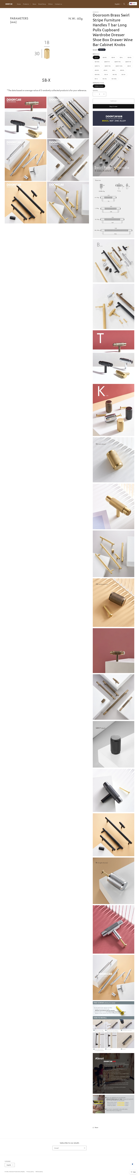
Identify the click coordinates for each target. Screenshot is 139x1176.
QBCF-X (108, 62)
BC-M (124, 75)
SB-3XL (98, 62)
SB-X (97, 57)
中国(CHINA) (100, 86)
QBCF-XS (119, 62)
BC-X (107, 75)
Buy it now (113, 106)
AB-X (130, 66)
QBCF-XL (109, 66)
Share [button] (96, 1127)
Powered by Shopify (19, 1171)
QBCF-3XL (120, 66)
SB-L (122, 57)
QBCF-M (129, 62)
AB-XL (123, 70)
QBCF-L (98, 66)
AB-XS (98, 70)
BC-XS (116, 75)
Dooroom (11, 1171)
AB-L (114, 70)
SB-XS (106, 57)
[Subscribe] (84, 1148)
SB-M (114, 57)
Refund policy (39, 1171)
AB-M (106, 70)
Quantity (95, 90)
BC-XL (106, 79)
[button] (26, 4)
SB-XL (130, 57)
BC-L (97, 79)
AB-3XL (98, 75)
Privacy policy (30, 1171)
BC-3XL (115, 79)
